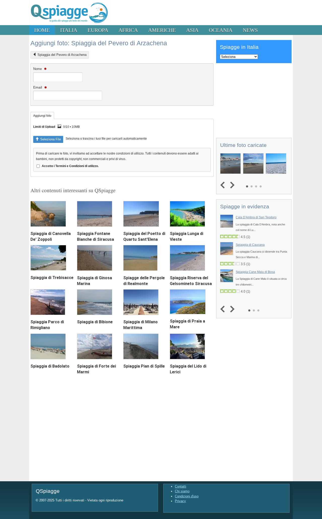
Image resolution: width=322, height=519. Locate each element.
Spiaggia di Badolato (49, 366)
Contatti (180, 486)
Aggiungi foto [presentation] (42, 115)
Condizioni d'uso (186, 496)
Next (231, 185)
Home (42, 30)
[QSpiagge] (69, 24)
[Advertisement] (254, 99)
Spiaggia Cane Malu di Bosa (255, 272)
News (250, 30)
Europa (98, 30)
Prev (223, 185)
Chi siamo (182, 491)
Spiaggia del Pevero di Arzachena (62, 55)
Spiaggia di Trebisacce (51, 277)
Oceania (220, 30)
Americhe (162, 30)
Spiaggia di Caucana (250, 245)
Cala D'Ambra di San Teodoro (256, 217)
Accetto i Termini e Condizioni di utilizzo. (70, 166)
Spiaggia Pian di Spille (144, 366)
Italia (68, 30)
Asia (192, 30)
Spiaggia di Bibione (95, 322)
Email (38, 87)
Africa (128, 30)
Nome (38, 69)
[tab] (42, 115)
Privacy (180, 501)
